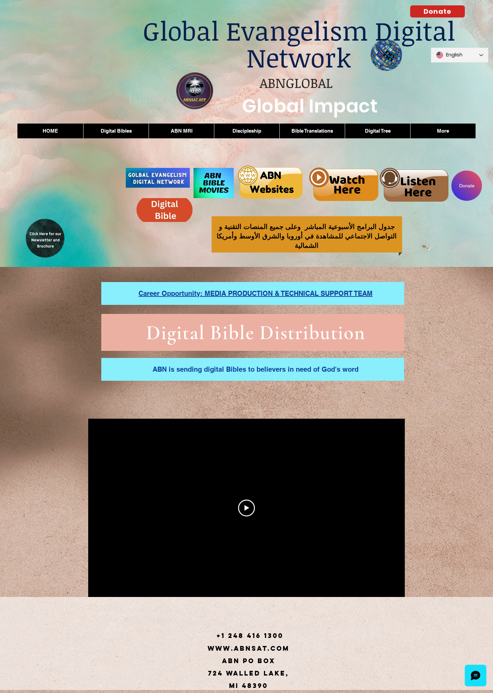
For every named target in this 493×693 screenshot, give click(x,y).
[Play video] (246, 508)
